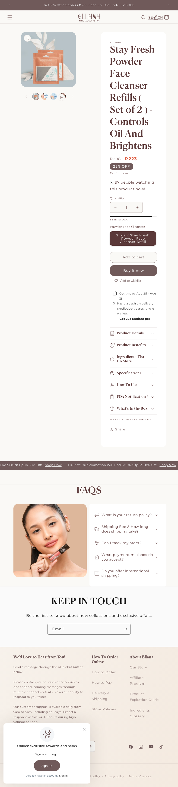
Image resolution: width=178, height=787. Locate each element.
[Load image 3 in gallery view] (53, 96)
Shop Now (49, 465)
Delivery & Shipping (101, 696)
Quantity (117, 198)
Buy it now (133, 270)
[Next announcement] (169, 5)
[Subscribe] (125, 629)
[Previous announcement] (9, 5)
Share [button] (120, 429)
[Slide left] (26, 96)
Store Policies (104, 709)
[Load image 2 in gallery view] (44, 96)
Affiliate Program (137, 681)
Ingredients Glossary (140, 713)
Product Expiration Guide (144, 697)
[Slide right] (72, 96)
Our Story (138, 667)
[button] (10, 17)
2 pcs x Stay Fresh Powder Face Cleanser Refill (132, 238)
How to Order (104, 672)
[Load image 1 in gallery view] (35, 96)
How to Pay (102, 682)
